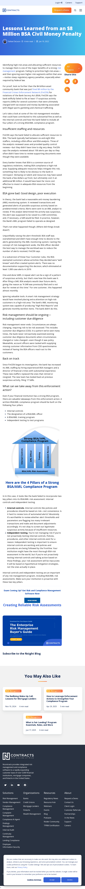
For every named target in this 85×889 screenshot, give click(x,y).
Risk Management (10, 798)
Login (57, 2)
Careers (69, 2)
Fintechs (26, 810)
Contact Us (68, 802)
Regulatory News (51, 798)
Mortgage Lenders (31, 806)
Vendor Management (11, 802)
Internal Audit (8, 830)
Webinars (48, 806)
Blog (46, 814)
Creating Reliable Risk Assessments (32, 605)
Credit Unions (29, 802)
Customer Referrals (72, 810)
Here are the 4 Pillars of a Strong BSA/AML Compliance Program (32, 484)
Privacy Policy (22, 867)
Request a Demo (61, 10)
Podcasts (47, 818)
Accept (52, 880)
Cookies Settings (34, 880)
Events (46, 810)
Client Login (69, 806)
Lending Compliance (11, 840)
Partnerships (69, 814)
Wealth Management (32, 814)
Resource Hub (50, 802)
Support (78, 2)
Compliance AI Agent (11, 819)
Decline (69, 880)
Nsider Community (51, 821)
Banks (25, 798)
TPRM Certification (51, 825)
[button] (75, 10)
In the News (69, 818)
